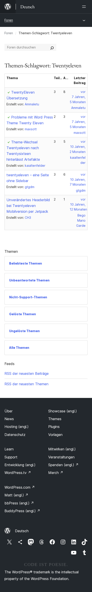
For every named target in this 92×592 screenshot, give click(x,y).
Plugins (54, 426)
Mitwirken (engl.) (62, 449)
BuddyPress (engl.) (22, 511)
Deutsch (22, 531)
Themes (54, 419)
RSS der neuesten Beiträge (26, 373)
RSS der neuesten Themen (26, 384)
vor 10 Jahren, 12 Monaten (78, 204)
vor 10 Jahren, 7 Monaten (78, 180)
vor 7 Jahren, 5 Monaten (78, 97)
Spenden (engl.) (63, 465)
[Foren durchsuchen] (52, 47)
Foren (8, 20)
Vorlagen (55, 434)
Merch (55, 472)
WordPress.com (19, 487)
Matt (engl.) (16, 495)
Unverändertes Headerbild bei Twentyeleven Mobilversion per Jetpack (28, 206)
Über (8, 411)
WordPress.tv (17, 472)
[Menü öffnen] (85, 6)
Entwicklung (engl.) (20, 465)
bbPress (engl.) (19, 503)
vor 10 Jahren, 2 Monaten (78, 147)
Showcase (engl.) (62, 411)
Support (10, 457)
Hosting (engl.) (16, 426)
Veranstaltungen (61, 457)
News (9, 419)
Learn (9, 449)
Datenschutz (14, 434)
